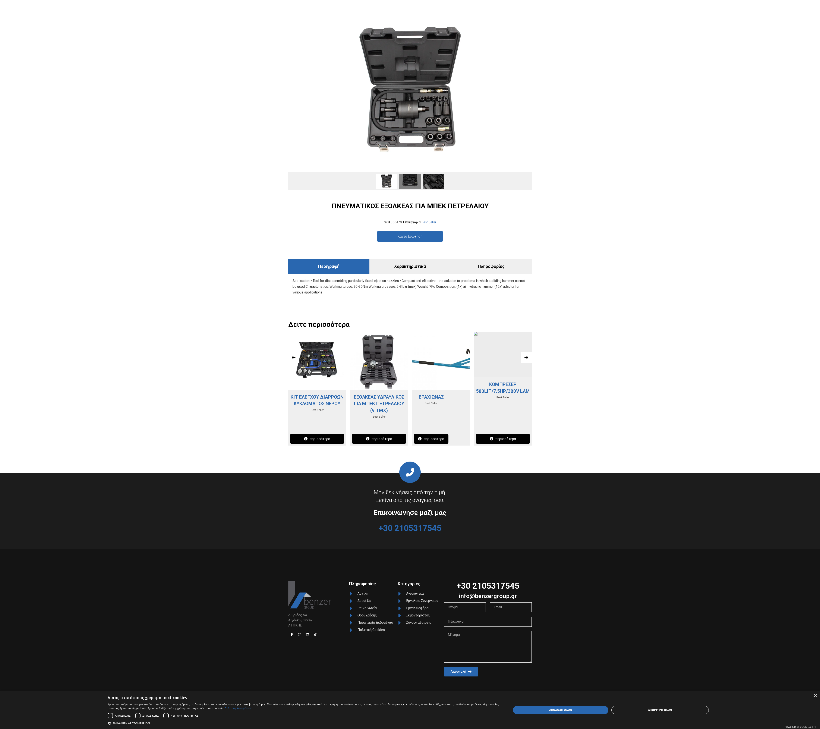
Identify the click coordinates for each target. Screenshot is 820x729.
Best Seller (429, 222)
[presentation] (293, 357)
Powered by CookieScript (800, 726)
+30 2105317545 (410, 528)
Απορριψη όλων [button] (660, 710)
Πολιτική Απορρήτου (237, 708)
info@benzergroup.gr (488, 596)
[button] (303, 723)
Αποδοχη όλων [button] (560, 710)
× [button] (815, 695)
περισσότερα (320, 439)
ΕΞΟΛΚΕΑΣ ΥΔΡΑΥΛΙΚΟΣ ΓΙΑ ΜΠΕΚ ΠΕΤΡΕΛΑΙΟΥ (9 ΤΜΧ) (379, 403)
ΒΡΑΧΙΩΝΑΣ (431, 397)
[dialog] (410, 710)
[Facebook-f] (291, 634)
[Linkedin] (307, 634)
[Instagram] (299, 634)
